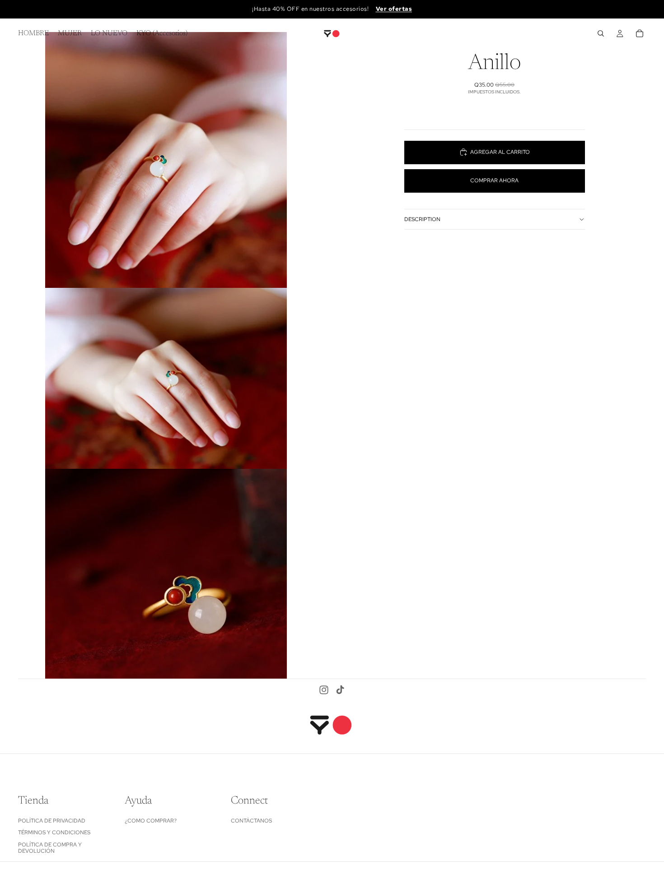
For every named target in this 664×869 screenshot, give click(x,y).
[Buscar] (601, 33)
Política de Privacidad (51, 820)
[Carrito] (640, 33)
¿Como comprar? (151, 820)
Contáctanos (251, 820)
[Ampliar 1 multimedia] (166, 160)
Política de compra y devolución (50, 847)
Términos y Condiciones (54, 832)
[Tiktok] (340, 689)
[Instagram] (323, 689)
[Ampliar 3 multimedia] (166, 574)
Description (422, 218)
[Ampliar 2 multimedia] (166, 378)
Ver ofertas (394, 9)
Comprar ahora (494, 180)
